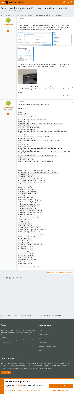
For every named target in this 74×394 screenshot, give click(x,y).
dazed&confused (8, 11)
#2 (72, 102)
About (40, 351)
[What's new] (71, 2)
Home (40, 331)
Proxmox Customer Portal (47, 347)
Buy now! (7, 372)
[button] (3, 2)
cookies (18, 385)
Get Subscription (43, 335)
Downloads (42, 343)
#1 (72, 19)
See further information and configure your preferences (22, 390)
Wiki (39, 339)
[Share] (69, 19)
